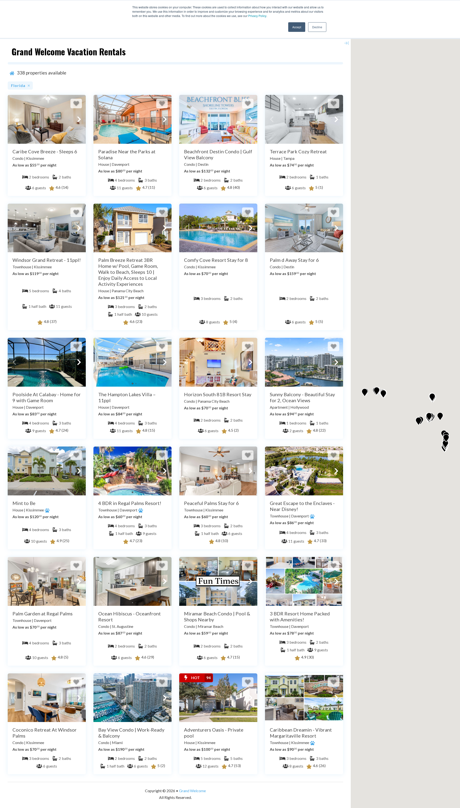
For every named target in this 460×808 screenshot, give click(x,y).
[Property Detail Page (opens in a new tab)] (47, 119)
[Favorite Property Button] (76, 103)
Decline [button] (317, 27)
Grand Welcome (192, 790)
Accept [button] (296, 27)
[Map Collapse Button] (346, 43)
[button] (14, 119)
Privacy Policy (257, 16)
